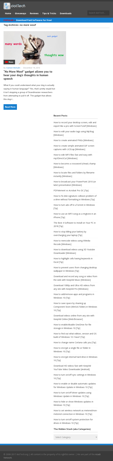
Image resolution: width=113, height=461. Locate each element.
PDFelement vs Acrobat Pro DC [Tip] (71, 190)
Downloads (66, 13)
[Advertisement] (26, 136)
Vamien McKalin (13, 67)
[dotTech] (15, 8)
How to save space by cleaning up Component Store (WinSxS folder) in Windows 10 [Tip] (75, 307)
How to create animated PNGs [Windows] (73, 140)
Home (8, 13)
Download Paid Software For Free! (34, 20)
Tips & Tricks (49, 13)
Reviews (34, 13)
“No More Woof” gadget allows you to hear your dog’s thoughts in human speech (28, 75)
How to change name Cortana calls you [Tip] (75, 342)
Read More (10, 107)
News (11, 62)
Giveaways (20, 13)
